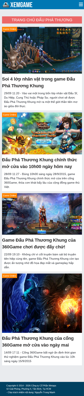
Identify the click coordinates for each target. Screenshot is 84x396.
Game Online (9, 29)
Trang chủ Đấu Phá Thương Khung (42, 21)
